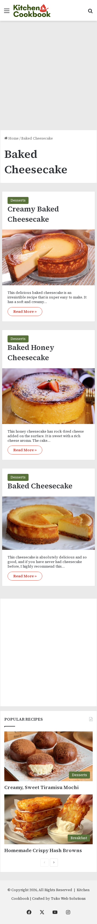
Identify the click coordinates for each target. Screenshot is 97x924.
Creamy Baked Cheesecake (33, 214)
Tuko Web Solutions (68, 898)
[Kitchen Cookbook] (32, 10)
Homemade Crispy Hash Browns (43, 850)
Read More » (25, 311)
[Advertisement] (48, 77)
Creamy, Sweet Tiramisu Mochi (41, 787)
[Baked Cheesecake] (48, 523)
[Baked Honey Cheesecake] (48, 396)
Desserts (18, 200)
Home (13, 138)
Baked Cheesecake (40, 486)
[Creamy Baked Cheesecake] (48, 257)
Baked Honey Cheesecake (31, 352)
